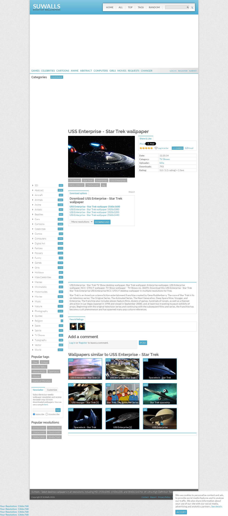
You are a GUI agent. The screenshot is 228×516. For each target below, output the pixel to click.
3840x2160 (54, 437)
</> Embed (177, 148)
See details (216, 506)
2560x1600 (54, 432)
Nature (38, 306)
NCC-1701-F (76, 185)
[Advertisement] (114, 41)
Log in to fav (163, 148)
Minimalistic (41, 286)
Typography (41, 340)
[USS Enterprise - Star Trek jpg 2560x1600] (101, 176)
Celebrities (48, 70)
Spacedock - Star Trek (160, 377)
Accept (181, 512)
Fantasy (39, 248)
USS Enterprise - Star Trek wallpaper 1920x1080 (94, 209)
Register (182, 71)
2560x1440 (39, 432)
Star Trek (87, 180)
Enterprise (101, 180)
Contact (145, 497)
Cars (37, 219)
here (46, 404)
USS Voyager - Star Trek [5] (85, 402)
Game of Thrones (41, 380)
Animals (39, 199)
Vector (38, 344)
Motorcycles (41, 291)
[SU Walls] (46, 9)
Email (190, 148)
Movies (121, 70)
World (38, 349)
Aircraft (39, 195)
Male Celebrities (43, 277)
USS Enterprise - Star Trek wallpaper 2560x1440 (94, 215)
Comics (38, 233)
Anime (74, 70)
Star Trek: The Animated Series (122, 402)
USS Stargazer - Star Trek (122, 377)
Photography (41, 311)
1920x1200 (54, 427)
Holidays (39, 272)
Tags (141, 7)
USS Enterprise (118, 180)
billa (162, 162)
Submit (193, 71)
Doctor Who (39, 366)
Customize (56, 77)
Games (35, 70)
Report (132, 192)
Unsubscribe (53, 414)
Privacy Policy (164, 497)
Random (154, 7)
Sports (38, 330)
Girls (112, 70)
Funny (38, 257)
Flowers (39, 253)
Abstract (86, 70)
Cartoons (62, 70)
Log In (173, 71)
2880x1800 (39, 437)
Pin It (142, 143)
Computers (101, 70)
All (121, 7)
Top (130, 7)
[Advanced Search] (192, 7)
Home (109, 7)
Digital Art (40, 243)
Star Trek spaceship (160, 402)
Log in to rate (146, 148)
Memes (38, 282)
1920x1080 (39, 427)
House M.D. (39, 371)
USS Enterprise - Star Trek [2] (85, 377)
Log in (72, 342)
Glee (35, 362)
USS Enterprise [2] (122, 427)
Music (38, 301)
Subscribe (40, 414)
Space (37, 325)
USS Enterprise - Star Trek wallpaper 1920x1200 (94, 212)
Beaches (39, 214)
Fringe (44, 362)
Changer (146, 70)
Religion (39, 320)
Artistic (38, 209)
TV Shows (40, 335)
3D (36, 185)
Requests (133, 70)
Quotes (38, 315)
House (36, 376)
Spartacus (54, 371)
